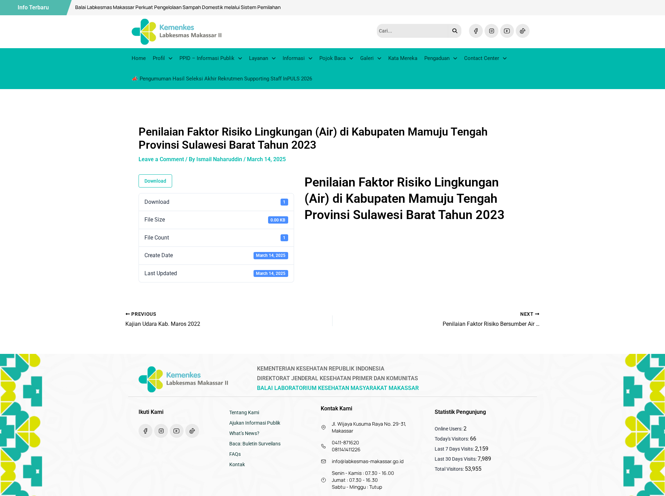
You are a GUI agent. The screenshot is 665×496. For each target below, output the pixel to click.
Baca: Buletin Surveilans (255, 443)
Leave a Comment (161, 159)
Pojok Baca (332, 58)
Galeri (367, 58)
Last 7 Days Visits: (455, 449)
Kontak (237, 464)
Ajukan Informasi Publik (254, 423)
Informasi (294, 58)
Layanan (258, 58)
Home (139, 58)
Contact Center (481, 58)
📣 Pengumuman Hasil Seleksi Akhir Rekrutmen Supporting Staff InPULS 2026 (222, 79)
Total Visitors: (450, 469)
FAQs (235, 454)
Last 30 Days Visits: (456, 459)
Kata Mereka (402, 58)
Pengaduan (437, 58)
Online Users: (449, 429)
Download (155, 181)
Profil (159, 58)
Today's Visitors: (452, 439)
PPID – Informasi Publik (206, 58)
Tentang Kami (244, 412)
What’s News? (244, 433)
